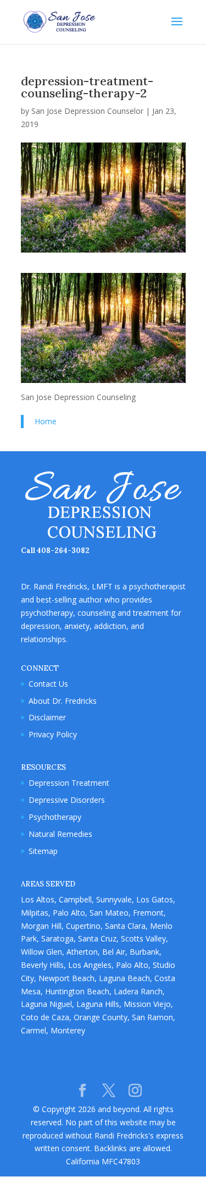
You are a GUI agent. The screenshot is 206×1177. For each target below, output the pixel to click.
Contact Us (48, 683)
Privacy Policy (53, 734)
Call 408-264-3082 (55, 550)
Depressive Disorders (67, 800)
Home (46, 421)
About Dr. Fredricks (63, 701)
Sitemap (43, 851)
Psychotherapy (55, 817)
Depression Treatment (69, 783)
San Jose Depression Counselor (87, 111)
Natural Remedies (60, 834)
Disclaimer (47, 717)
